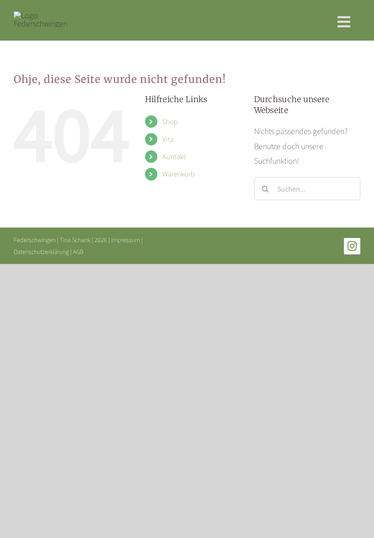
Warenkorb (178, 174)
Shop (170, 121)
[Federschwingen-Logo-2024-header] (41, 15)
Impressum (125, 240)
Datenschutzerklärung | (43, 252)
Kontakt (174, 156)
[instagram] (352, 246)
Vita (168, 139)
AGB (78, 252)
